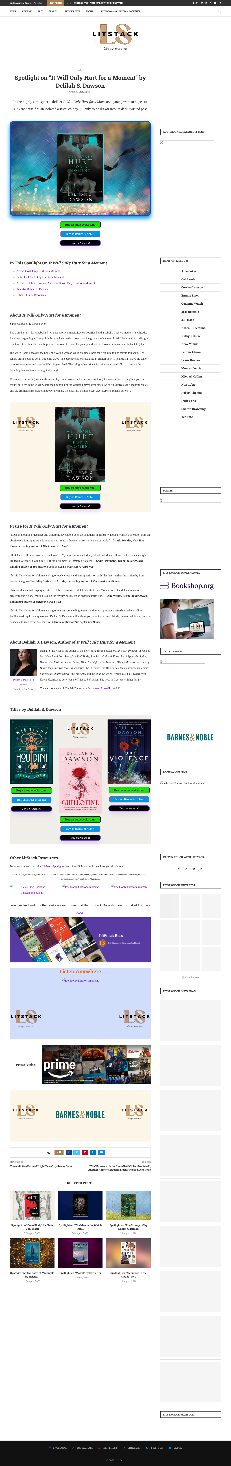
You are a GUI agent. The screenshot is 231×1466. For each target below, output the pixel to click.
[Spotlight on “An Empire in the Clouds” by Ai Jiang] (128, 1253)
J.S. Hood (187, 320)
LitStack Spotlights (53, 866)
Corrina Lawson (192, 287)
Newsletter (72, 11)
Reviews (27, 11)
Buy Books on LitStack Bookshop (121, 11)
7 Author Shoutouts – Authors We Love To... (100, 2)
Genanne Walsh (192, 303)
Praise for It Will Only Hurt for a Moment (40, 277)
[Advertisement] (190, 94)
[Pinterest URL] (169, 906)
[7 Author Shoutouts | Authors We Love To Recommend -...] (190, 1047)
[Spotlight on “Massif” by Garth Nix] (80, 1253)
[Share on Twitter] (76, 1152)
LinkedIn (106, 688)
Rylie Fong (188, 401)
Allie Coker (188, 271)
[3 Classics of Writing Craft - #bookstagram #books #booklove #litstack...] (190, 1318)
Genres (53, 11)
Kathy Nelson (190, 336)
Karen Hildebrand (193, 328)
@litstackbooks (190, 977)
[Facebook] (193, 3)
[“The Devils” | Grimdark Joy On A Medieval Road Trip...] (190, 1002)
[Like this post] (60, 1152)
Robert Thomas (191, 392)
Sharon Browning (193, 409)
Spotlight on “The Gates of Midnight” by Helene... (32, 1274)
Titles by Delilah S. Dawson (32, 289)
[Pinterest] (202, 3)
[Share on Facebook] (69, 1152)
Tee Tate (187, 417)
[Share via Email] (101, 1152)
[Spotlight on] (190, 1092)
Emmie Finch (190, 295)
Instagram (93, 688)
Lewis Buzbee (190, 360)
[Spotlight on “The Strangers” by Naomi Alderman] (128, 1205)
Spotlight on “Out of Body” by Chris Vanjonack (32, 1226)
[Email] (215, 3)
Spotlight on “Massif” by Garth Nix (80, 1273)
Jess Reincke (190, 311)
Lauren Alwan (191, 352)
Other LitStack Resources (31, 295)
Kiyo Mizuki (190, 344)
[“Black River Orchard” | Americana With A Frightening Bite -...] (190, 1137)
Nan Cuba (188, 384)
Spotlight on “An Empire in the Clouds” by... (128, 1274)
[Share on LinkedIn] (93, 1152)
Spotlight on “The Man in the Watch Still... (80, 1226)
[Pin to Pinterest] (85, 1152)
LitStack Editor (85, 92)
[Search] (219, 11)
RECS (40, 11)
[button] (67, 3)
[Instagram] (197, 3)
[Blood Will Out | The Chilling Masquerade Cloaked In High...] (190, 1228)
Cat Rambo (188, 279)
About (89, 11)
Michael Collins (191, 376)
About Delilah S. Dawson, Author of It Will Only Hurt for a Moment (55, 283)
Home (13, 11)
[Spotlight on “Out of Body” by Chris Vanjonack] (32, 1205)
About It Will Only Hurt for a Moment (38, 271)
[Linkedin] (206, 3)
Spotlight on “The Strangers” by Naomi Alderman (128, 1226)
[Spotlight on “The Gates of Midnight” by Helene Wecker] (32, 1253)
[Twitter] (210, 3)
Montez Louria (191, 368)
